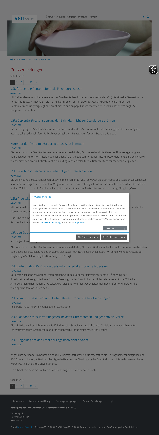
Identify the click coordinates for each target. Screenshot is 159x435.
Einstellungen (109, 228)
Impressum (80, 222)
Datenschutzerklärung (50, 222)
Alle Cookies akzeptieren (114, 237)
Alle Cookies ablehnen (88, 237)
